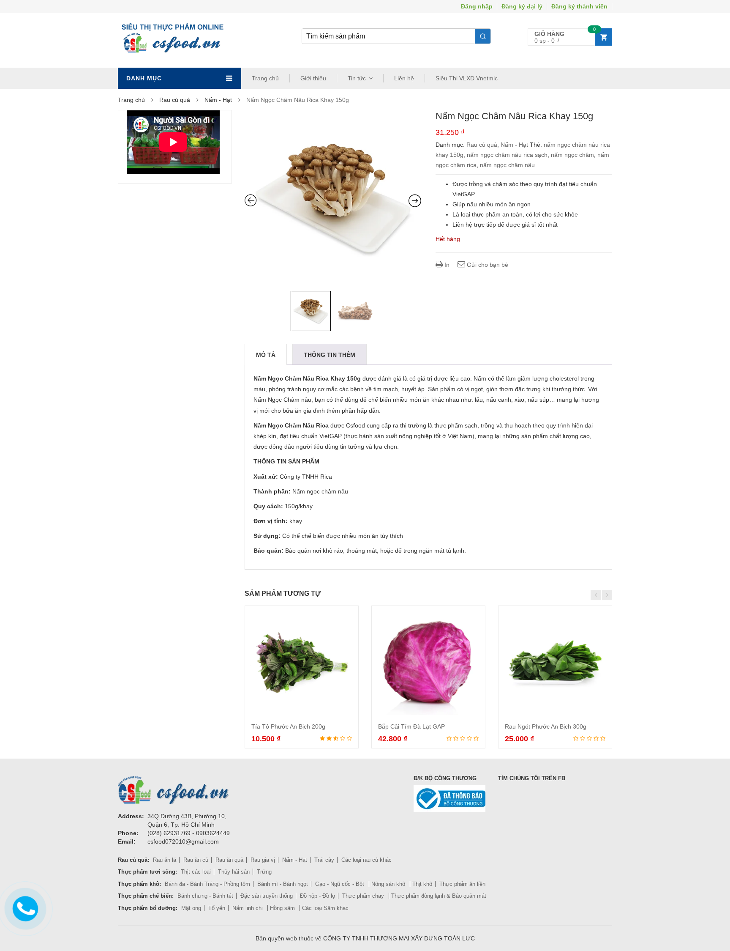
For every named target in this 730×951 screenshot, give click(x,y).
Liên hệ (404, 78)
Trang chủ (265, 78)
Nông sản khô (389, 884)
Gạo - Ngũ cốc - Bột (340, 884)
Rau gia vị (263, 860)
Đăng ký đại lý (521, 6)
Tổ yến (216, 908)
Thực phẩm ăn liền (462, 884)
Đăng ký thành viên (579, 6)
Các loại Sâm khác (325, 908)
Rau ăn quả (229, 860)
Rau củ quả (174, 99)
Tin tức (357, 78)
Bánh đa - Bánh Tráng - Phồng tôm (207, 884)
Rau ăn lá (164, 860)
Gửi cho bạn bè (486, 264)
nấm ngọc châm (572, 154)
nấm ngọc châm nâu (507, 165)
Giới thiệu (313, 78)
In (446, 264)
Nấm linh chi (248, 908)
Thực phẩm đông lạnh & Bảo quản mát (438, 896)
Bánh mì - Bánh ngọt (282, 884)
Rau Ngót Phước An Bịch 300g (545, 726)
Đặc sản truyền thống (266, 896)
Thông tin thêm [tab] (329, 354)
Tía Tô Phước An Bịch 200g (288, 726)
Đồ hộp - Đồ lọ (317, 896)
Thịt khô (422, 884)
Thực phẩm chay (364, 896)
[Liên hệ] (24, 907)
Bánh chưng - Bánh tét (205, 896)
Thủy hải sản (234, 872)
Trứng (264, 872)
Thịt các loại (196, 872)
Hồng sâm (283, 908)
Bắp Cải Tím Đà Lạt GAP (411, 726)
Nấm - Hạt (218, 99)
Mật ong (191, 908)
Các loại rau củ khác (366, 860)
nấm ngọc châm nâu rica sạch (507, 154)
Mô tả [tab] (265, 354)
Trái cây (324, 860)
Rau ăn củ (195, 860)
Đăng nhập (477, 6)
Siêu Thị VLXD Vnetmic (467, 78)
